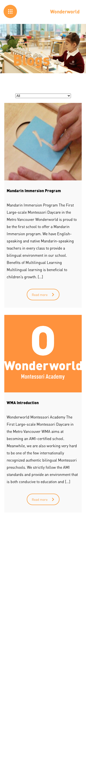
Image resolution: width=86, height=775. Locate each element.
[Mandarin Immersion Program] (43, 141)
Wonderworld (65, 11)
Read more (40, 294)
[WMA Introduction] (43, 353)
